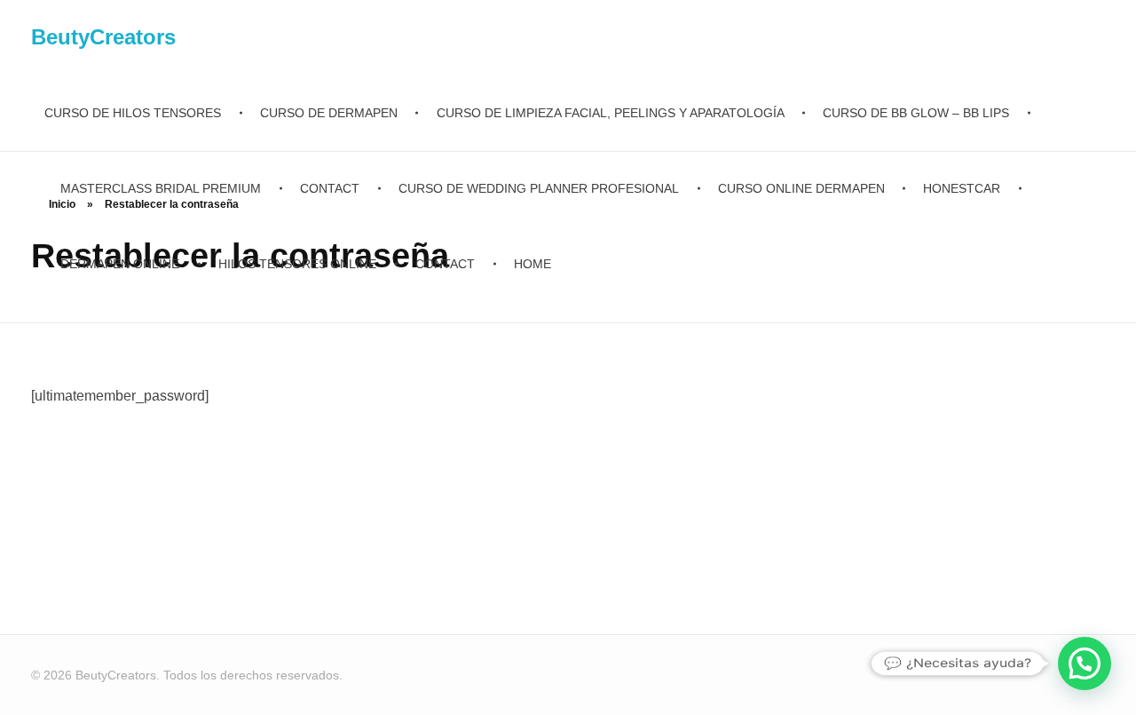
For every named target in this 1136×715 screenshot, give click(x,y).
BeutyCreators (103, 37)
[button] (1084, 663)
